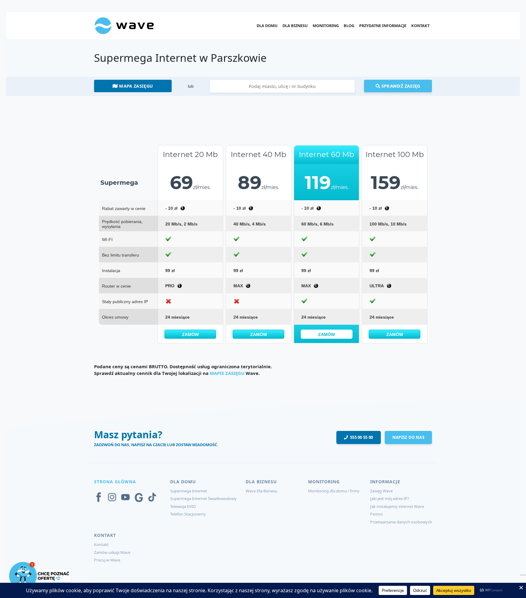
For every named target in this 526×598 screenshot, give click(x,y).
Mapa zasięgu (135, 86)
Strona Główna (115, 481)
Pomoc (376, 514)
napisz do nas (408, 437)
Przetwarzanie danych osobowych (401, 522)
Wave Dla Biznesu (261, 491)
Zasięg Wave (381, 491)
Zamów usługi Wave (112, 552)
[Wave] (124, 25)
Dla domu (267, 25)
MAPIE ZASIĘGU (227, 373)
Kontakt (420, 25)
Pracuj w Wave (107, 560)
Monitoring (326, 25)
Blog (349, 25)
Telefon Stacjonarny (188, 514)
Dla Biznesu (295, 25)
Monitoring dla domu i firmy (333, 491)
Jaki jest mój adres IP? (389, 498)
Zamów (190, 334)
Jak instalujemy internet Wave (397, 506)
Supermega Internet (188, 491)
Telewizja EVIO (183, 506)
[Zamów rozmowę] (40, 575)
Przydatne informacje (382, 25)
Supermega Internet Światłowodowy (203, 498)
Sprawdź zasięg (400, 86)
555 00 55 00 (360, 437)
